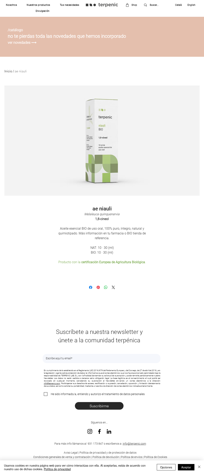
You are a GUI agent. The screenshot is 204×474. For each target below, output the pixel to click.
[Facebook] (99, 431)
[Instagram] (90, 431)
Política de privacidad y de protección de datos (107, 452)
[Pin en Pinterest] (98, 287)
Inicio (8, 71)
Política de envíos (131, 457)
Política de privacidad (57, 469)
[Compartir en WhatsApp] (105, 287)
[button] (11, 5)
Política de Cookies (155, 457)
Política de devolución (105, 457)
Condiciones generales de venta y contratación (62, 457)
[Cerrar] (199, 467)
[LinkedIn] (109, 431)
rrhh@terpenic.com (52, 383)
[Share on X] (113, 287)
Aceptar (186, 467)
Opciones (166, 467)
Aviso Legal (71, 452)
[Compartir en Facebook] (90, 287)
